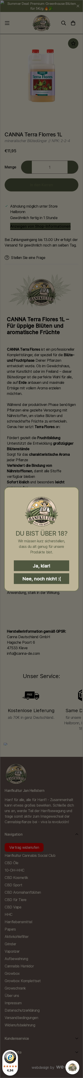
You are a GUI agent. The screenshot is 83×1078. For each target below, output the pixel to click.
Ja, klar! (41, 565)
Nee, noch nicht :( (41, 578)
